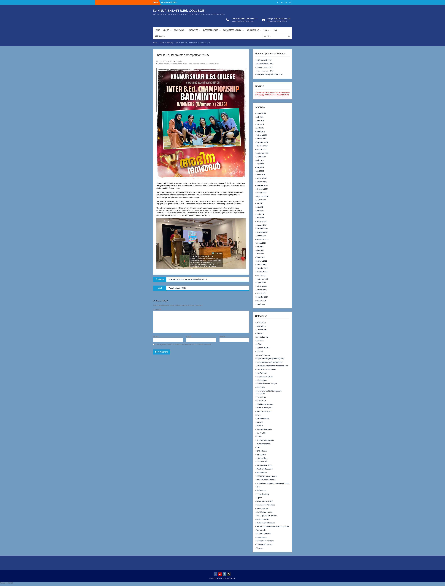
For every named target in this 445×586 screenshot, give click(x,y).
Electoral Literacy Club (264, 408)
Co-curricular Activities (178, 64)
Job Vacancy (261, 454)
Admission (260, 341)
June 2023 (260, 250)
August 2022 (261, 282)
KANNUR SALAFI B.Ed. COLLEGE (178, 10)
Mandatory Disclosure (264, 469)
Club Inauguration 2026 (264, 71)
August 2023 (261, 243)
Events (258, 415)
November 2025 (262, 146)
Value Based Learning (264, 544)
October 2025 (261, 149)
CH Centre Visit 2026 (168, 2)
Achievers (259, 333)
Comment (157, 309)
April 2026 (260, 128)
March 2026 (260, 131)
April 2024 (260, 214)
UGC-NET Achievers (263, 534)
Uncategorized (261, 537)
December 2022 (262, 268)
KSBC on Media (261, 462)
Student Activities (212, 64)
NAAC (266, 30)
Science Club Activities (264, 501)
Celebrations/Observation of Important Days (272, 366)
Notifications (261, 490)
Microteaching (261, 472)
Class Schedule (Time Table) (266, 369)
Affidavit (259, 344)
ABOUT (166, 30)
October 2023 (261, 236)
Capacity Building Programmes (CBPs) (270, 358)
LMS (275, 30)
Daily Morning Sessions (264, 404)
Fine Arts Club (261, 433)
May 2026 (260, 124)
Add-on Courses (262, 337)
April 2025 (260, 171)
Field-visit (259, 426)
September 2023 (262, 239)
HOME (157, 30)
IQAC (258, 447)
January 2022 (261, 290)
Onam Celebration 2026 (264, 64)
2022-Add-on (261, 326)
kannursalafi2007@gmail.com (243, 21)
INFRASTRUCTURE (210, 30)
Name (155, 336)
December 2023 (262, 229)
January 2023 (261, 264)
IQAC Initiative (261, 451)
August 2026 (261, 113)
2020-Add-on (261, 323)
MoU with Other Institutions (266, 480)
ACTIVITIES (193, 30)
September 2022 (262, 279)
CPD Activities (261, 400)
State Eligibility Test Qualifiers (266, 516)
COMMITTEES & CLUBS (232, 30)
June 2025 (260, 164)
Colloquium (260, 387)
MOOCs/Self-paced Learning (266, 476)
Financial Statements (264, 429)
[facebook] (278, 2)
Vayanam (259, 548)
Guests (259, 436)
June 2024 (260, 207)
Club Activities (261, 373)
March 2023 (260, 257)
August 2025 (261, 157)
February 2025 (261, 178)
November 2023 (262, 232)
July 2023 (260, 247)
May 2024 (260, 211)
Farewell (259, 422)
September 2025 (262, 153)
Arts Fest (259, 351)
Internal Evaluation (263, 444)
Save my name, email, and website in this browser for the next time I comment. (184, 345)
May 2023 (260, 254)
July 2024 (260, 203)
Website (222, 336)
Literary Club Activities (264, 465)
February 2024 (261, 221)
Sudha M (179, 61)
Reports (259, 498)
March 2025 (260, 175)
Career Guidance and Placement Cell (269, 362)
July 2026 (260, 117)
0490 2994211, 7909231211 (245, 18)
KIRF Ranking (160, 36)
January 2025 (261, 182)
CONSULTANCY (253, 30)
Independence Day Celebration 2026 (269, 74)
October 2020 (261, 300)
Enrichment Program (263, 411)
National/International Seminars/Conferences (272, 483)
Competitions (261, 397)
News (190, 64)
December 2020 (262, 297)
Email (188, 336)
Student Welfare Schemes (265, 523)
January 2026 (261, 139)
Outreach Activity (262, 494)
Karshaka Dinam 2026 (264, 67)
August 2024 (261, 200)
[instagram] (286, 2)
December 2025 (262, 142)
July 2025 (260, 160)
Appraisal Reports (262, 348)
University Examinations (265, 541)
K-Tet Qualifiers (261, 458)
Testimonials (260, 530)
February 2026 (261, 135)
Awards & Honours (263, 355)
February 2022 (261, 286)
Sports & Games (199, 64)
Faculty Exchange (262, 418)
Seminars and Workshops (265, 505)
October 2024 (261, 193)
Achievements (164, 64)
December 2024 (262, 185)
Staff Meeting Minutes (264, 512)
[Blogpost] (290, 2)
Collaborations (261, 380)
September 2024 (262, 196)
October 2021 (261, 293)
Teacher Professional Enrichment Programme (272, 526)
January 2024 (261, 225)
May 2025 (260, 167)
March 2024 (260, 218)
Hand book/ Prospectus (265, 440)
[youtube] (282, 2)
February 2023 (261, 261)
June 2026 (260, 121)
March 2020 (260, 304)
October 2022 (261, 275)
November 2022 (262, 272)
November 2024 (262, 189)
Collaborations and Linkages (266, 384)
